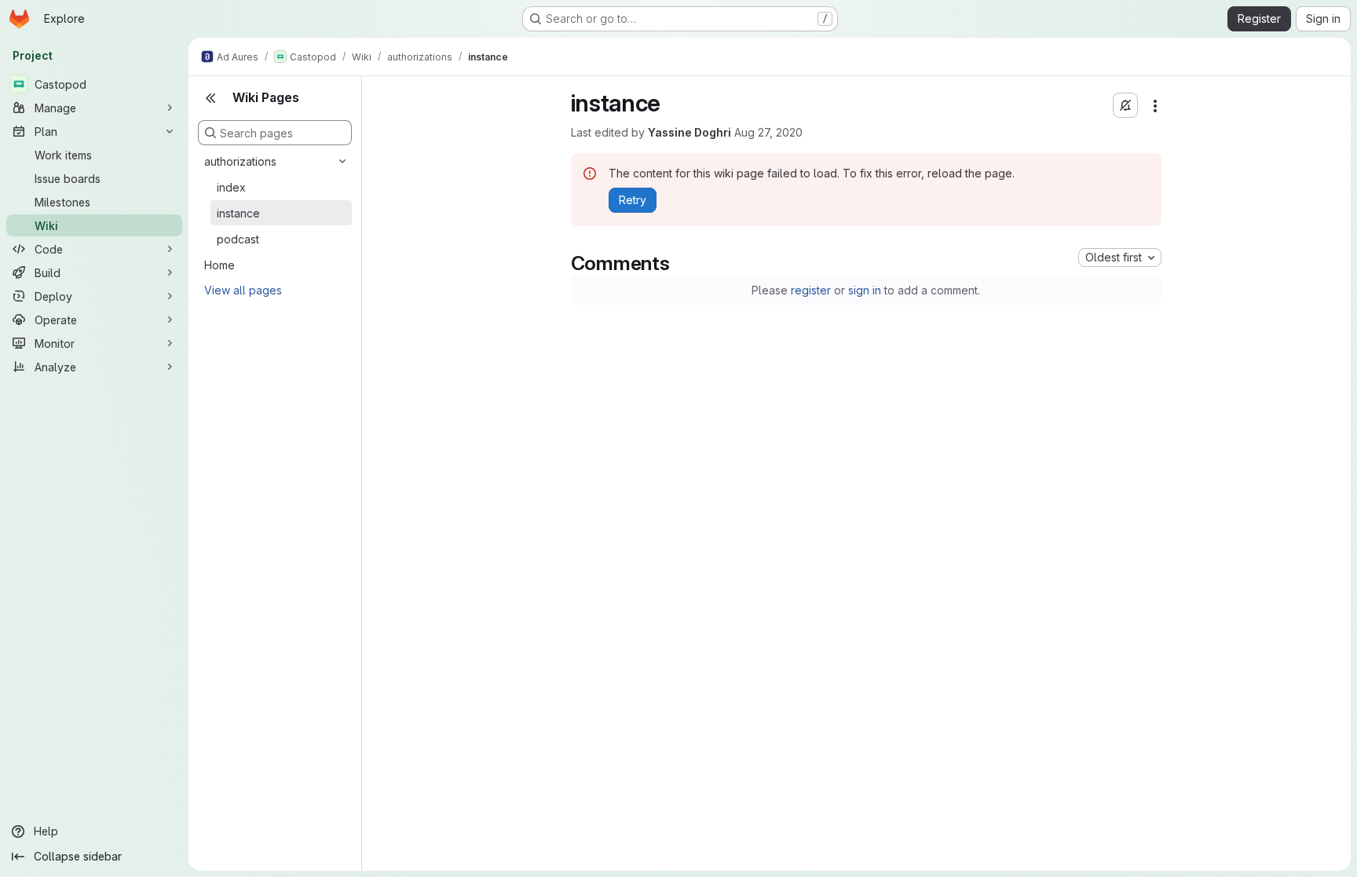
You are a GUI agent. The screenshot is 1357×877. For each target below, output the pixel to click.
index (231, 187)
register (811, 290)
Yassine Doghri (689, 132)
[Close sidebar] (210, 98)
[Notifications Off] (1125, 105)
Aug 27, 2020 (768, 132)
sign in (864, 290)
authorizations (240, 161)
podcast (238, 239)
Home (219, 265)
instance (238, 213)
